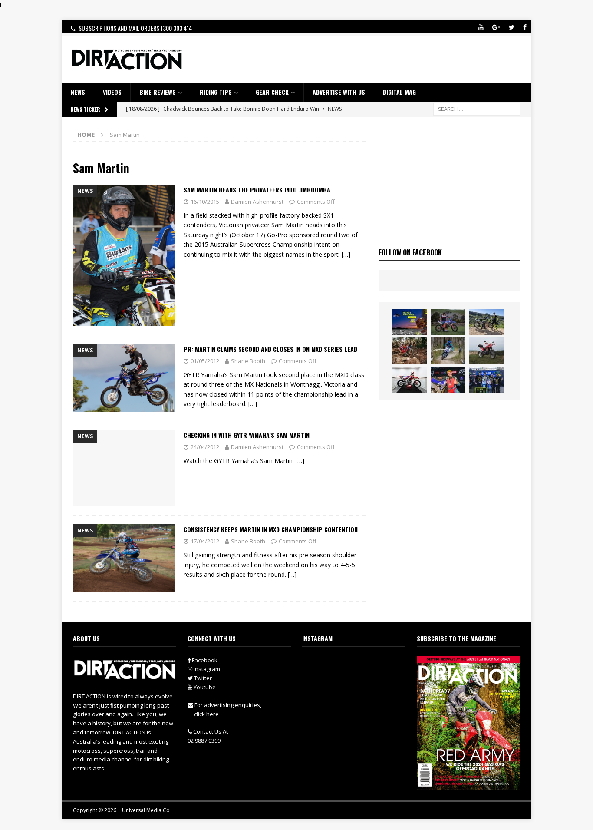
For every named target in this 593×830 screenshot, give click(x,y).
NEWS (78, 91)
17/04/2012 (205, 541)
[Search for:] (476, 108)
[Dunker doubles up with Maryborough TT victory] (448, 380)
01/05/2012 (205, 361)
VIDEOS (112, 91)
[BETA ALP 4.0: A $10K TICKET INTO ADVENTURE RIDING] (486, 350)
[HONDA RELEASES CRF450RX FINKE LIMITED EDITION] (409, 380)
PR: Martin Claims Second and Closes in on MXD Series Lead (270, 349)
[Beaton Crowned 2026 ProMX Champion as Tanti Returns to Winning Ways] (486, 380)
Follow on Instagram (359, 679)
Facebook (204, 660)
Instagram (206, 669)
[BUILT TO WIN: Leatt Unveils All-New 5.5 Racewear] (409, 322)
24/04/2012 (205, 447)
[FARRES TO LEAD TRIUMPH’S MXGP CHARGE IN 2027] (486, 322)
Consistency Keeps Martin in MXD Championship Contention (271, 529)
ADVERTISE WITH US (339, 91)
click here (206, 714)
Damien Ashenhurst (257, 201)
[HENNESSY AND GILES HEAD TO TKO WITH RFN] (409, 350)
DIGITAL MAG (399, 91)
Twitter (202, 678)
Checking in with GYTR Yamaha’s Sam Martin (247, 435)
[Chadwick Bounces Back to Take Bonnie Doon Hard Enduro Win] (448, 322)
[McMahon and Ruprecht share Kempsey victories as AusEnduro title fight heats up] (448, 350)
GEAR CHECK (272, 91)
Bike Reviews (157, 91)
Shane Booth (248, 361)
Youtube (204, 687)
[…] (346, 254)
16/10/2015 (205, 201)
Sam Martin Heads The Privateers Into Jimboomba (257, 189)
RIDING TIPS (216, 91)
